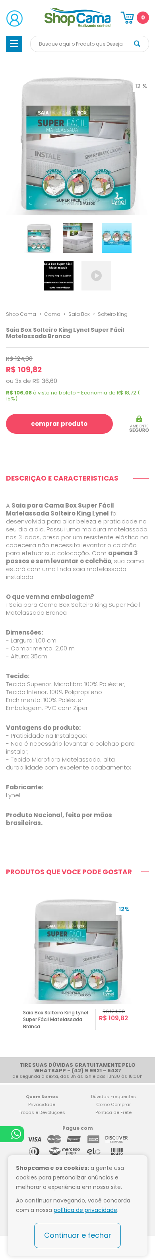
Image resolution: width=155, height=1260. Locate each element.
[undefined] (77, 143)
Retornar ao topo (143, 1128)
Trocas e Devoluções (42, 1112)
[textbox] (90, 44)
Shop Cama (21, 314)
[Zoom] (39, 237)
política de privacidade (85, 1210)
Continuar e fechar (77, 1235)
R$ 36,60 (45, 381)
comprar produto (59, 423)
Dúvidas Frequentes (113, 1096)
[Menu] (14, 44)
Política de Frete (113, 1112)
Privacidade (41, 1104)
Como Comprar (113, 1104)
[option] (77, 971)
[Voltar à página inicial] (78, 26)
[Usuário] (14, 18)
